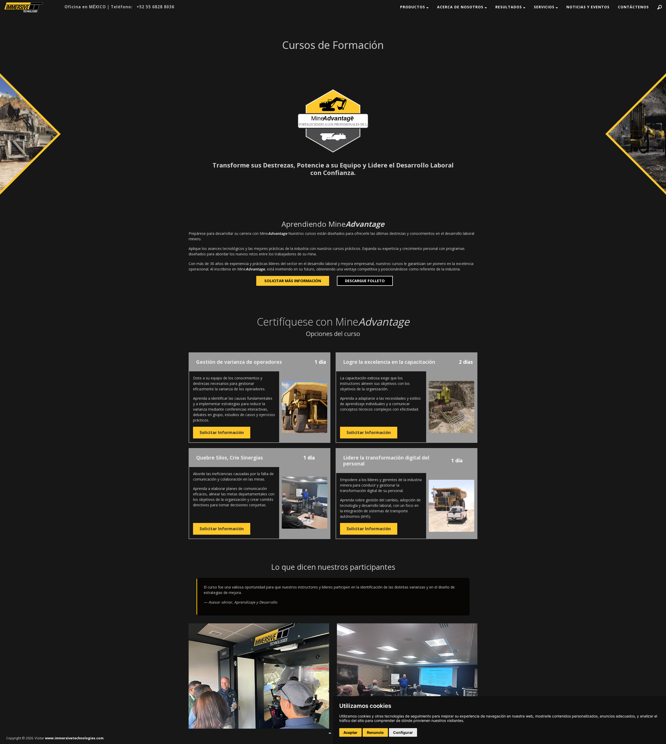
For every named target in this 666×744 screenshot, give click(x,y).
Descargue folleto (365, 280)
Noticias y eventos (588, 6)
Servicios (545, 6)
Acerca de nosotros (461, 6)
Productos (413, 6)
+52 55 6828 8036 (155, 6)
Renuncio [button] (375, 732)
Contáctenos (633, 6)
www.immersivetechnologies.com (74, 738)
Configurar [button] (403, 732)
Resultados (509, 6)
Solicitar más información (292, 280)
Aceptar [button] (350, 732)
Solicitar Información (222, 432)
